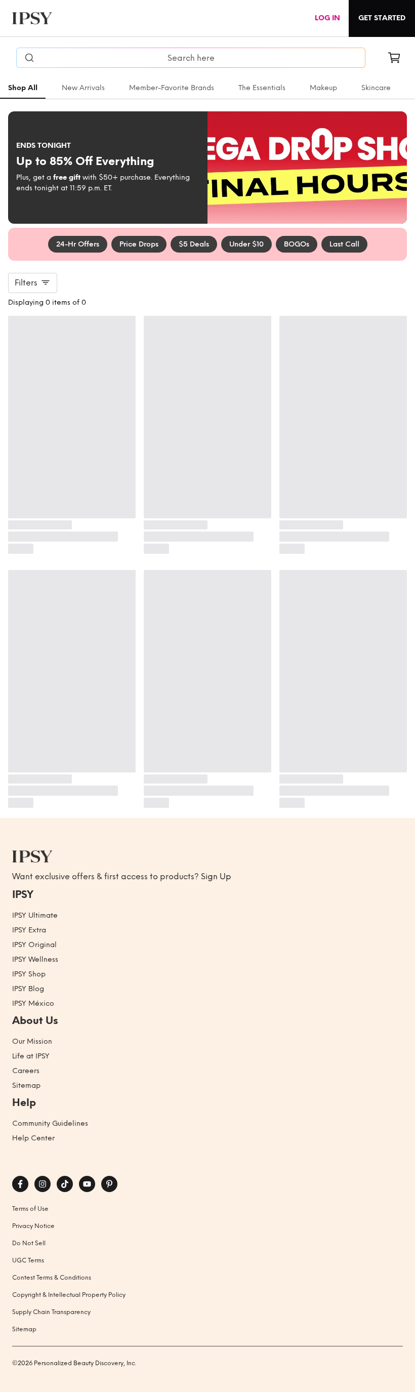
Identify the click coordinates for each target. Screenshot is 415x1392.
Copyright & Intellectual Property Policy (69, 1294)
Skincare (376, 88)
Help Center (33, 1138)
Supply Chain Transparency (51, 1312)
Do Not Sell (29, 1243)
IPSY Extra (29, 930)
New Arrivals (83, 88)
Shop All (22, 88)
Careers (25, 1071)
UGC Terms (28, 1260)
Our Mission (32, 1041)
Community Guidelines (50, 1123)
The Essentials (261, 88)
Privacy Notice (33, 1226)
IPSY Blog (28, 989)
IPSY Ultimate (35, 915)
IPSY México (33, 1003)
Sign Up (216, 876)
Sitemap (26, 1085)
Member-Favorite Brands (171, 88)
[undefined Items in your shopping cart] (394, 58)
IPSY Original (34, 944)
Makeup (323, 88)
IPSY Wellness (35, 959)
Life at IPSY (31, 1056)
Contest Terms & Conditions (51, 1277)
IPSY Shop (29, 974)
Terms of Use (30, 1208)
